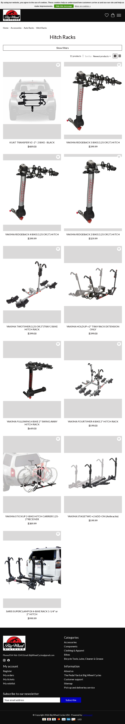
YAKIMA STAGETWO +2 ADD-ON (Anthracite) (93, 516)
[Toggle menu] (119, 15)
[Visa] (64, 719)
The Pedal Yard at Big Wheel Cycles (82, 675)
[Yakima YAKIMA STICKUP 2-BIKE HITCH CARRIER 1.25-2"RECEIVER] (32, 474)
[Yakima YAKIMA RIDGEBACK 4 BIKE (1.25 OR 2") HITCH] (32, 192)
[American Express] (69, 719)
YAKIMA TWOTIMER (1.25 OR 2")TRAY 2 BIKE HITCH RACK (32, 328)
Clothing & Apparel (74, 650)
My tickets (8, 679)
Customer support (73, 679)
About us (68, 671)
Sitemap (68, 683)
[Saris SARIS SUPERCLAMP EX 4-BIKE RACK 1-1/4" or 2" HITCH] (32, 569)
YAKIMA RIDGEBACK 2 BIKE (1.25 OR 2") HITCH (93, 234)
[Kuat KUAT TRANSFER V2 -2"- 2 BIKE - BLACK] (32, 100)
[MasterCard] (59, 719)
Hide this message (64, 6)
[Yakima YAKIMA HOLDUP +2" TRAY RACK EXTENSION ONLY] (93, 284)
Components (70, 646)
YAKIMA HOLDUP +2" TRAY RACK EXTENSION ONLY (92, 328)
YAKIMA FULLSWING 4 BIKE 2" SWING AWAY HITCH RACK (32, 423)
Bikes (67, 654)
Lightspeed (87, 715)
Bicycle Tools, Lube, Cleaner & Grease (83, 658)
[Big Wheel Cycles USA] (11, 15)
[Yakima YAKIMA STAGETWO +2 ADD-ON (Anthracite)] (93, 474)
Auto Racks (29, 28)
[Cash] (44, 719)
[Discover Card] (73, 719)
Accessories (16, 28)
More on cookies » (83, 6)
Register (7, 671)
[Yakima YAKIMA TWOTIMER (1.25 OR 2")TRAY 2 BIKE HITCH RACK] (32, 284)
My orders (8, 675)
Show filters (62, 47)
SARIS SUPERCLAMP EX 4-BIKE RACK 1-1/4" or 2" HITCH (32, 613)
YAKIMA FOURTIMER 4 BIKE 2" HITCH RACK (93, 421)
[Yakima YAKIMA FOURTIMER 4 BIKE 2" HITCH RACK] (93, 379)
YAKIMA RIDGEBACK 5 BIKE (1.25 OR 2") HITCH (93, 142)
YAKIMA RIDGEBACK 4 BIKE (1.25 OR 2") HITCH (32, 234)
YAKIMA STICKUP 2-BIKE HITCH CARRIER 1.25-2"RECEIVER (32, 518)
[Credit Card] (54, 719)
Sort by (88, 56)
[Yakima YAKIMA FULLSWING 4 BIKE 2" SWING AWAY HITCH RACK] (32, 379)
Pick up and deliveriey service (79, 687)
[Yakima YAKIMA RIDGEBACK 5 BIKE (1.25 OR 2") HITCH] (93, 100)
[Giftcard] (49, 719)
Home (5, 28)
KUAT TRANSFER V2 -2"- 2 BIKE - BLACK (32, 142)
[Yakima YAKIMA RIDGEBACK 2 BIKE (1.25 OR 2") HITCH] (93, 192)
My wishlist (9, 683)
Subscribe (71, 700)
